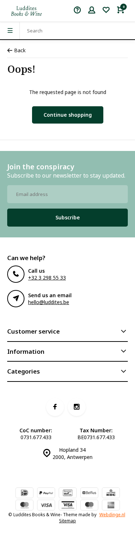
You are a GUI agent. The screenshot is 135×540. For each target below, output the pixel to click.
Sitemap (67, 520)
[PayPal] (46, 493)
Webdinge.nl (112, 514)
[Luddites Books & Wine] (26, 11)
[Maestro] (89, 506)
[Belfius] (89, 493)
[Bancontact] (68, 493)
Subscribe (67, 217)
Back (20, 50)
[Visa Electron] (68, 506)
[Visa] (46, 506)
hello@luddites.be (48, 302)
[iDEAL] (24, 493)
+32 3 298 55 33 (47, 277)
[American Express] (111, 506)
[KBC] (111, 493)
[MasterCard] (24, 506)
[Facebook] (55, 407)
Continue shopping (68, 114)
